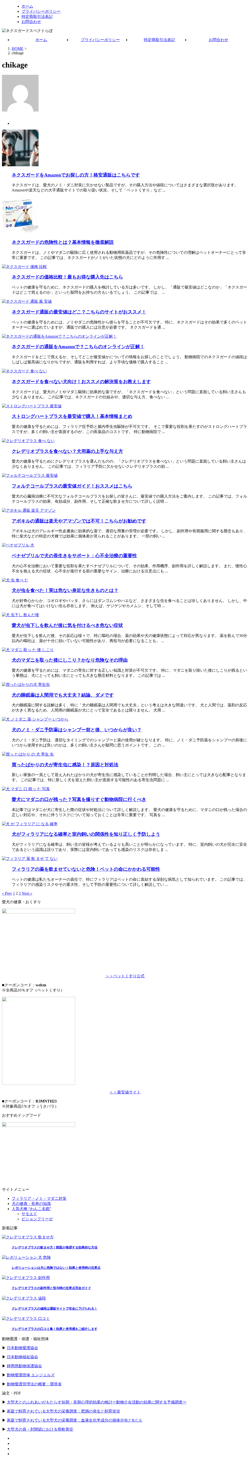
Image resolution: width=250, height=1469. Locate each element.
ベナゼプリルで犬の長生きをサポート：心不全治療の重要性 (74, 555)
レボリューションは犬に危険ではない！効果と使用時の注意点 (56, 1267)
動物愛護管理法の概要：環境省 (34, 1384)
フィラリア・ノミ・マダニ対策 (39, 1198)
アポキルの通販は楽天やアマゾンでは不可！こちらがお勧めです (79, 520)
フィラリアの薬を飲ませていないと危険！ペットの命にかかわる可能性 (86, 869)
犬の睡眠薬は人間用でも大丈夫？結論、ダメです (63, 695)
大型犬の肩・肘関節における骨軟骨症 (40, 1429)
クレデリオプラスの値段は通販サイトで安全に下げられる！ (54, 1308)
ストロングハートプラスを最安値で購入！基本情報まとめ (72, 416)
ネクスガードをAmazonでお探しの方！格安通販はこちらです (76, 175)
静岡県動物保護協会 (24, 1366)
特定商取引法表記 (159, 40)
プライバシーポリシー (100, 40)
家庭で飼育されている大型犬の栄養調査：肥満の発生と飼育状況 (63, 1411)
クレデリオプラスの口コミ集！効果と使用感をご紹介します (54, 1329)
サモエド (29, 1214)
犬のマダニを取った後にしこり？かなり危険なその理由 (70, 660)
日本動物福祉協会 (22, 1357)
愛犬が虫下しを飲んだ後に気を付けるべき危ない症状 (67, 625)
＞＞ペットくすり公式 (125, 976)
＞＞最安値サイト (125, 1092)
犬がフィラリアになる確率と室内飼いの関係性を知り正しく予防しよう (86, 834)
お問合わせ (218, 40)
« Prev (7, 893)
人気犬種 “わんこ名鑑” (31, 1209)
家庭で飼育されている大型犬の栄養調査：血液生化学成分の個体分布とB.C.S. (74, 1420)
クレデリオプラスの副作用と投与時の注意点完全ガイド (51, 1288)
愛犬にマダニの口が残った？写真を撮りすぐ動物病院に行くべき (79, 799)
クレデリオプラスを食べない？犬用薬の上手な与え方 (67, 451)
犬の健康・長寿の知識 (31, 1204)
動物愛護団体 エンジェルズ (31, 1375)
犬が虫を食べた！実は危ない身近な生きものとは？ (65, 590)
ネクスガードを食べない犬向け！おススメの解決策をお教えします (81, 381)
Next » (27, 893)
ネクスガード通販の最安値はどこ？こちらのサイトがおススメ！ (79, 311)
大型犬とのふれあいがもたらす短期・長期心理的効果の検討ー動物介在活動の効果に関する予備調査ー (97, 1402)
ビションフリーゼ (37, 1219)
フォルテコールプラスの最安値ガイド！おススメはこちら (72, 486)
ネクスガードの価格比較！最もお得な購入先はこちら (67, 276)
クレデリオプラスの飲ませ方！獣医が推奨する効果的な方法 (54, 1247)
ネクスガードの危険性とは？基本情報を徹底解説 (63, 242)
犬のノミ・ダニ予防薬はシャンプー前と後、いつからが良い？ (77, 729)
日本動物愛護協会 (22, 1348)
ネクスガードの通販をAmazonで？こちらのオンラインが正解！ (78, 346)
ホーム (41, 40)
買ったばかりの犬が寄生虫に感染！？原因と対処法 (65, 764)
